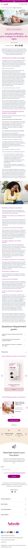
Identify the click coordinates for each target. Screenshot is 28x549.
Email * (2, 466)
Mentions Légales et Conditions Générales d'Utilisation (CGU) (12, 537)
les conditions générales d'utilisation (17, 472)
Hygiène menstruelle (17, 7)
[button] (20, 4)
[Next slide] (26, 376)
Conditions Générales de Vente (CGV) (7, 535)
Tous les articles (8, 7)
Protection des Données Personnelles (8, 539)
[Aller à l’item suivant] (27, 408)
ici (20, 486)
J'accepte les (14, 472)
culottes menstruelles (8, 310)
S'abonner (14, 476)
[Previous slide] (2, 376)
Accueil (2, 7)
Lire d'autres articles (14, 420)
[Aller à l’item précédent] (1, 408)
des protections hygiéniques (11, 308)
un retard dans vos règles (16, 164)
